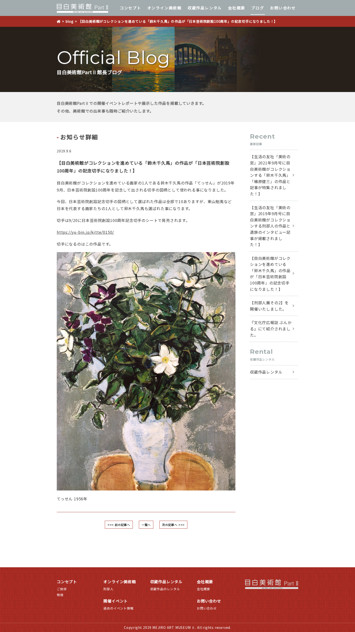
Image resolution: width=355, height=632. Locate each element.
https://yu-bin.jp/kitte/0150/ (85, 232)
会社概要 (236, 8)
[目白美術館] (82, 8)
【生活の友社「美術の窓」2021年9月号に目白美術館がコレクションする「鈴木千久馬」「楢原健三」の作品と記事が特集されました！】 (270, 175)
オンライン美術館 (164, 8)
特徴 (60, 595)
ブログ (257, 8)
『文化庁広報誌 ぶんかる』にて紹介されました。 (271, 329)
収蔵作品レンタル (205, 8)
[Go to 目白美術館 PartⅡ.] (60, 21)
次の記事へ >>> (173, 525)
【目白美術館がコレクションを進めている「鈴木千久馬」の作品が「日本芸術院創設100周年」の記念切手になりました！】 (270, 273)
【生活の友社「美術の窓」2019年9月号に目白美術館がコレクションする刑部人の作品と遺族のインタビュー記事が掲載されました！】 (270, 226)
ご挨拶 (62, 589)
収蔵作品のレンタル (165, 589)
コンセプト (130, 8)
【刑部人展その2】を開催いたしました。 (269, 306)
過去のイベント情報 (118, 608)
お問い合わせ (283, 8)
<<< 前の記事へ (118, 525)
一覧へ (146, 525)
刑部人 (108, 589)
